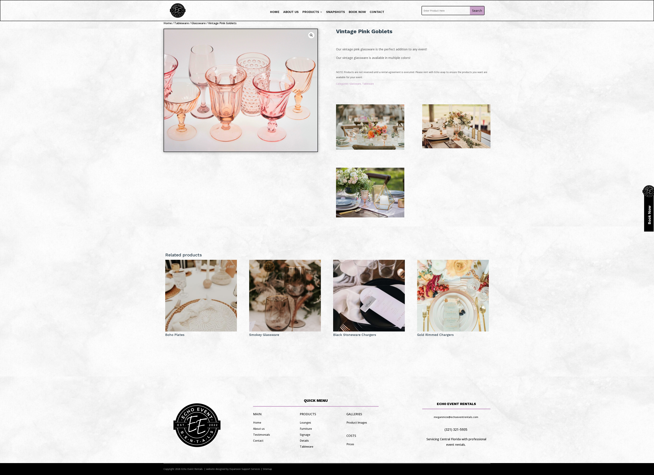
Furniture (306, 429)
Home (274, 12)
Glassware (198, 23)
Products (310, 12)
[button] (311, 35)
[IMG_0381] (370, 216)
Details (304, 440)
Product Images (356, 422)
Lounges (305, 422)
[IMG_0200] (456, 147)
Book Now (357, 12)
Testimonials (261, 435)
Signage (305, 435)
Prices (350, 444)
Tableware (181, 23)
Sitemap (267, 469)
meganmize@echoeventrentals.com (456, 417)
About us (291, 12)
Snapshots (335, 12)
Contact (377, 12)
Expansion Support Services (244, 469)
